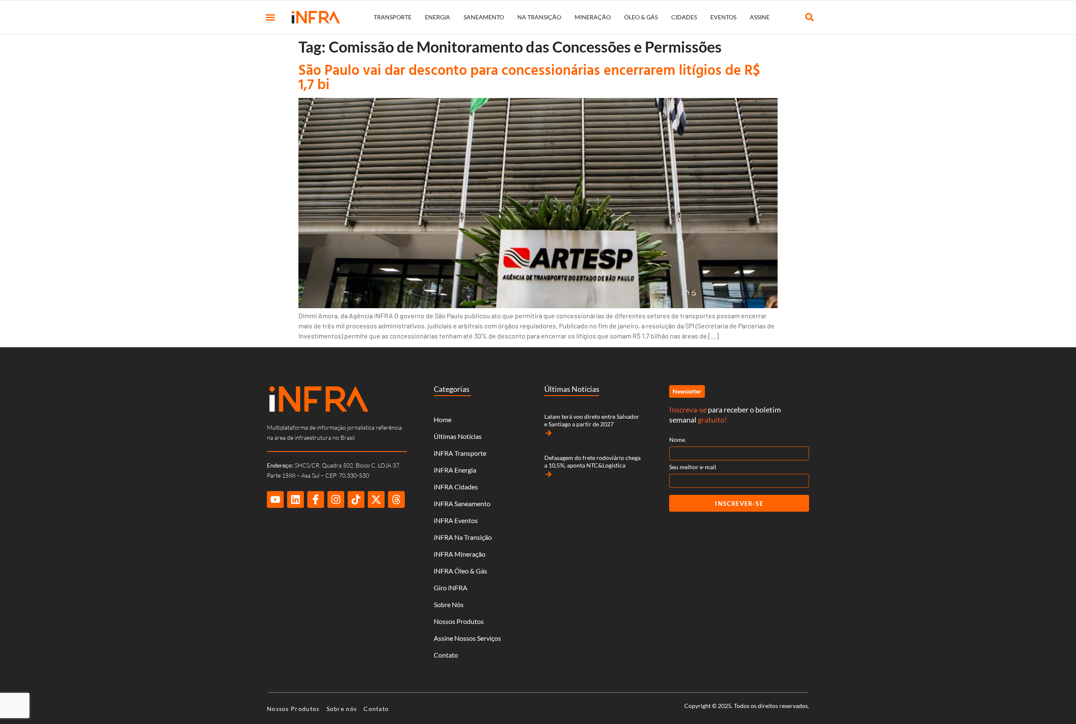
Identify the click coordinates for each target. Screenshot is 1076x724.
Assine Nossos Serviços (467, 638)
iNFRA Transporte (460, 453)
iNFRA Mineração (459, 554)
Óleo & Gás (641, 17)
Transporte (392, 17)
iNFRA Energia (455, 470)
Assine (760, 17)
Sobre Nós (449, 604)
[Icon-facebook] (315, 499)
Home (442, 419)
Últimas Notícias (458, 436)
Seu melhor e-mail (692, 466)
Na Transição (539, 17)
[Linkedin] (295, 499)
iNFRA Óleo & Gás (460, 571)
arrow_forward (548, 433)
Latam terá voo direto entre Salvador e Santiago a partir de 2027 (591, 420)
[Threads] (396, 499)
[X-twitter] (376, 499)
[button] (270, 17)
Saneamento (484, 17)
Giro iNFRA (450, 588)
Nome (677, 439)
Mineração (593, 17)
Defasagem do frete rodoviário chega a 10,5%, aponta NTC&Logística (592, 461)
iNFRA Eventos (456, 520)
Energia (437, 17)
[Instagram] (335, 499)
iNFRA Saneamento (462, 503)
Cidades (684, 17)
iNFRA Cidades (456, 487)
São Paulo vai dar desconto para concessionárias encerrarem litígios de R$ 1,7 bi (529, 77)
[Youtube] (275, 499)
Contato (446, 655)
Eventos (723, 17)
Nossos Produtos (459, 621)
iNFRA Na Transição (463, 537)
